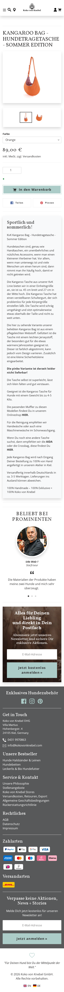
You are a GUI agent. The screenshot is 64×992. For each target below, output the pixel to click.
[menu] (32, 986)
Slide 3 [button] (35, 596)
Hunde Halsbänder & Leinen (22, 760)
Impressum (10, 828)
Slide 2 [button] (32, 596)
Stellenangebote (14, 788)
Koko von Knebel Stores (18, 792)
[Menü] (4, 10)
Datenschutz (11, 824)
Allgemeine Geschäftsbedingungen (26, 801)
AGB (5, 820)
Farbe (6, 134)
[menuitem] (37, 986)
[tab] (28, 596)
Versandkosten (32, 156)
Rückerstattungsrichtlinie (19, 805)
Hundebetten (12, 764)
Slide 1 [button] (28, 596)
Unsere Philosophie (16, 783)
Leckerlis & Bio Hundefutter (21, 769)
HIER (25, 415)
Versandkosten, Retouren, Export (25, 796)
